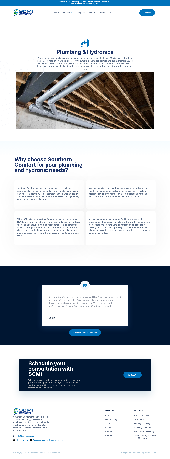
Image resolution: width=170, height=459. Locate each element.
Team (107, 423)
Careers (108, 431)
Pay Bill (108, 427)
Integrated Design (142, 415)
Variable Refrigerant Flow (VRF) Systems (145, 436)
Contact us (110, 435)
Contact (147, 13)
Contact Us (133, 375)
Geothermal (139, 419)
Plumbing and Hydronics (144, 427)
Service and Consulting (144, 431)
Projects (109, 415)
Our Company (111, 419)
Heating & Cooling (142, 423)
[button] (67, 12)
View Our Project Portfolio (85, 333)
